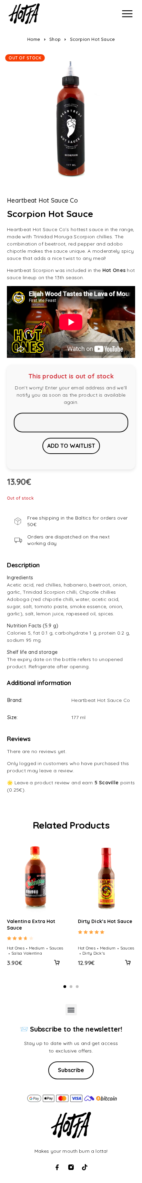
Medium (36, 948)
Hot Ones (15, 948)
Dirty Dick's (93, 953)
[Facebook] (57, 1167)
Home (33, 39)
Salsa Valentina (26, 953)
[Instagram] (71, 1167)
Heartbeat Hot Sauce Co (42, 200)
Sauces (56, 948)
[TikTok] (85, 1167)
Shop (55, 39)
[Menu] (127, 13)
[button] (57, 962)
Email (71, 422)
